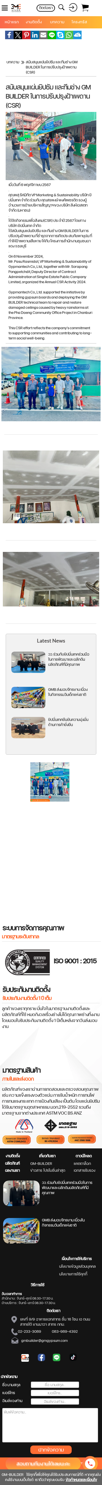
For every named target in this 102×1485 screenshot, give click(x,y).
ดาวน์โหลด (84, 1155)
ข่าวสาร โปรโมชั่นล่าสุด (47, 1170)
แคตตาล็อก (82, 1163)
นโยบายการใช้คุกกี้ (73, 1274)
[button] (50, 797)
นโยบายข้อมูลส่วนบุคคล (77, 1266)
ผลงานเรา (12, 1170)
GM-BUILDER (41, 1163)
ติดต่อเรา (53, 1310)
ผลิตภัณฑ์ (12, 1163)
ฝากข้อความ (51, 1449)
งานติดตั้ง (13, 1155)
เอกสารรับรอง (84, 1170)
